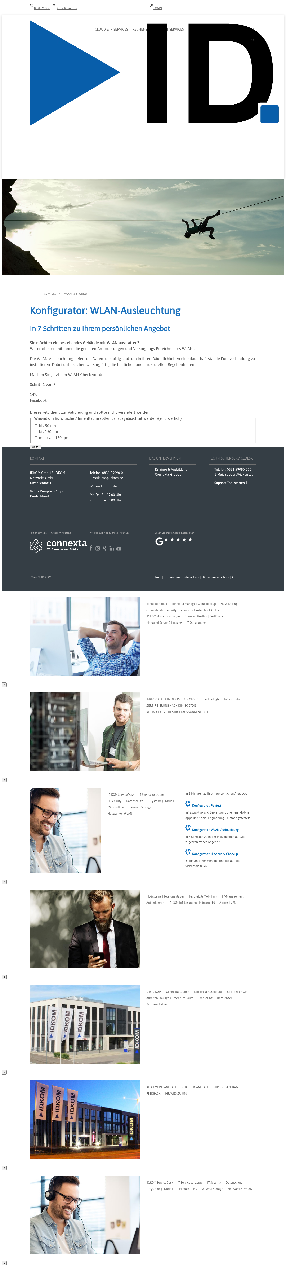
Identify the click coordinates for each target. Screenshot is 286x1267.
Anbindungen (155, 902)
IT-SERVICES (175, 29)
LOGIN (157, 8)
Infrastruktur (232, 699)
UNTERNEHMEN (224, 29)
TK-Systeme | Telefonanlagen (165, 896)
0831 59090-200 (239, 469)
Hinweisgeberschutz (215, 577)
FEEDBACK (153, 1093)
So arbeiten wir (237, 991)
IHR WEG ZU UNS (176, 1093)
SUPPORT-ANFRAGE (227, 1087)
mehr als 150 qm (53, 437)
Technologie (211, 699)
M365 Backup (229, 604)
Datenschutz (190, 577)
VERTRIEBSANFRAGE (195, 1087)
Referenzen (225, 998)
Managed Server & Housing (164, 622)
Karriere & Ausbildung (171, 469)
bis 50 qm (47, 425)
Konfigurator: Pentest (206, 805)
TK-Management (233, 896)
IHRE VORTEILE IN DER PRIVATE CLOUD (172, 699)
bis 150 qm (48, 431)
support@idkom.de (239, 474)
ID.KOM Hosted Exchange (163, 616)
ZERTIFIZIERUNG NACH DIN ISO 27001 (171, 705)
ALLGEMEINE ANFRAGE (161, 1087)
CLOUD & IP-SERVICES (111, 29)
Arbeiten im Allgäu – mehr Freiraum (169, 998)
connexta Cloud (156, 604)
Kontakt (155, 577)
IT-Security (114, 801)
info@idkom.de (67, 8)
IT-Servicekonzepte (151, 794)
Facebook (38, 400)
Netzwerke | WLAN (120, 813)
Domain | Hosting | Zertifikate (203, 616)
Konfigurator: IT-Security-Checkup (215, 854)
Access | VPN (227, 902)
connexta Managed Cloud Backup (194, 604)
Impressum (172, 577)
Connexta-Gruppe (168, 474)
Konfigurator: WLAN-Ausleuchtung (215, 830)
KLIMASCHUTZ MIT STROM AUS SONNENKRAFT (177, 712)
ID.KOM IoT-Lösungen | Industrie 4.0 (192, 902)
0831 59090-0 (42, 8)
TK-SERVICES (198, 29)
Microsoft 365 (116, 807)
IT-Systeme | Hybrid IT (161, 801)
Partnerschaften (157, 1004)
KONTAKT (249, 29)
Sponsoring (205, 998)
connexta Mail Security (161, 610)
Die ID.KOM (153, 991)
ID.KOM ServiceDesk (121, 794)
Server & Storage (141, 807)
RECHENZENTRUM (147, 29)
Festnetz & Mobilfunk (203, 896)
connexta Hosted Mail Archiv (200, 610)
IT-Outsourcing (196, 622)
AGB (234, 577)
